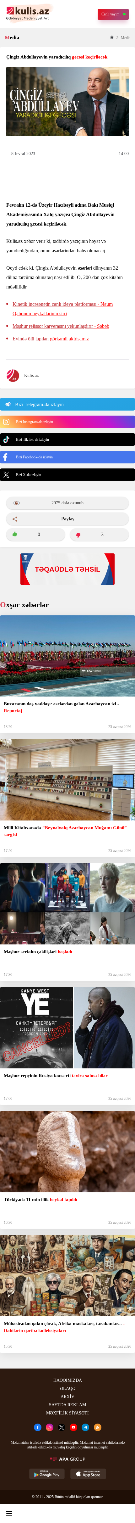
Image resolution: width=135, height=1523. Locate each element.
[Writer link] (95, 1513)
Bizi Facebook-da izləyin (34, 457)
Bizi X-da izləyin (28, 475)
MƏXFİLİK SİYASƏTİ (67, 1413)
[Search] (38, 1513)
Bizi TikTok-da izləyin (32, 439)
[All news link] (125, 1513)
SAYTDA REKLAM (67, 1405)
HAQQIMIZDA (67, 1380)
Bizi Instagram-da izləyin (34, 422)
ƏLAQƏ (67, 1388)
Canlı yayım (110, 14)
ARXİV (67, 1396)
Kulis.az (31, 375)
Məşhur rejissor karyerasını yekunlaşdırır (61, 326)
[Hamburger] (9, 1513)
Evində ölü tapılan (51, 338)
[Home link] (66, 1513)
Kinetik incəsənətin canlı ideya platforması (63, 308)
